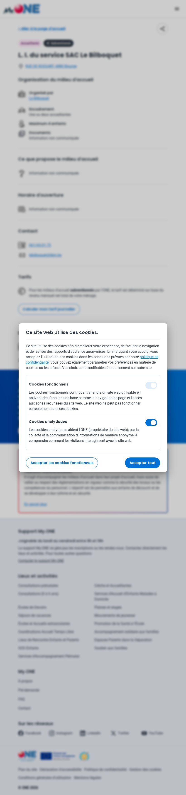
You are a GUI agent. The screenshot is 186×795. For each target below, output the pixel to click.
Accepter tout (143, 462)
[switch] (151, 422)
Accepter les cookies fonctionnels (61, 462)
